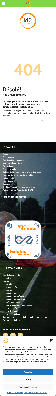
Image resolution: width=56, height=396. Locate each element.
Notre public (8, 178)
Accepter (28, 372)
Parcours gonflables (11, 320)
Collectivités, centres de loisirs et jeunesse (22, 172)
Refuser (28, 379)
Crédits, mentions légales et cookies (19, 187)
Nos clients (8, 181)
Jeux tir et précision (11, 314)
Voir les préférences (28, 387)
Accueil (6, 154)
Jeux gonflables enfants (13, 296)
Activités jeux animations (14, 160)
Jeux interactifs (10, 287)
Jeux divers (7, 278)
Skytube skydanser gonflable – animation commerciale (27, 317)
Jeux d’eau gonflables (12, 302)
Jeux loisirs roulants (11, 311)
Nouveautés (8, 281)
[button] (52, 340)
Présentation (8, 157)
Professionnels (9, 169)
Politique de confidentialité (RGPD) (18, 190)
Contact (6, 184)
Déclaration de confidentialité (35, 393)
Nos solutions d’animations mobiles (18, 175)
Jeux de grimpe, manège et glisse (17, 305)
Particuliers (8, 166)
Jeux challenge (9, 284)
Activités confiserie (11, 275)
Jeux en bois (8, 290)
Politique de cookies (15, 393)
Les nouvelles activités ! (13, 163)
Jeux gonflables (9, 293)
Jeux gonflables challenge (14, 299)
